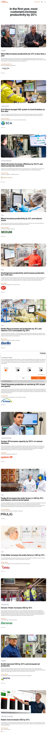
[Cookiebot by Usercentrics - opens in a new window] (41, 353)
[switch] (17, 370)
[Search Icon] (42, 2)
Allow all (38, 377)
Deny (23, 377)
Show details (40, 374)
